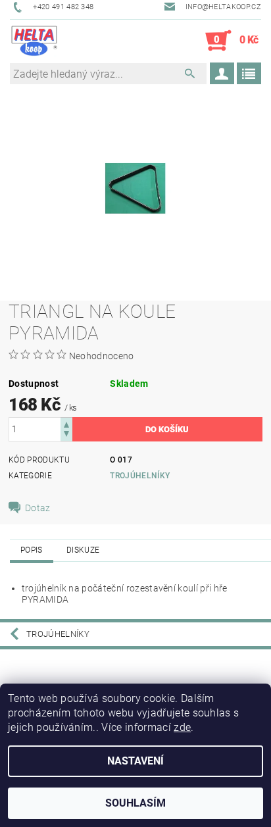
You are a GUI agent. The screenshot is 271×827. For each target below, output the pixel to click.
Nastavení (135, 761)
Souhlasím (135, 803)
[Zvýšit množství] (66, 423)
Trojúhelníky (140, 475)
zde (182, 727)
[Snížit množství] (66, 435)
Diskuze (82, 550)
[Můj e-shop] (34, 41)
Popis (31, 550)
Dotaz (38, 508)
